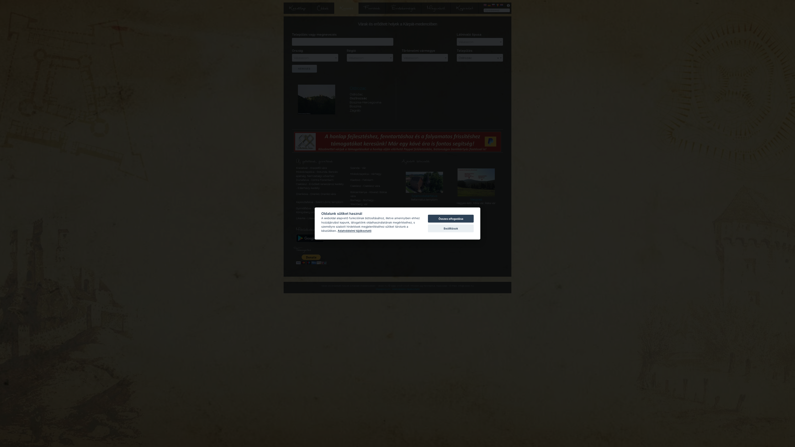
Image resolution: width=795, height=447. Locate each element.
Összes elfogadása (450, 218)
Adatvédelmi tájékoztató (354, 230)
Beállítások (451, 228)
